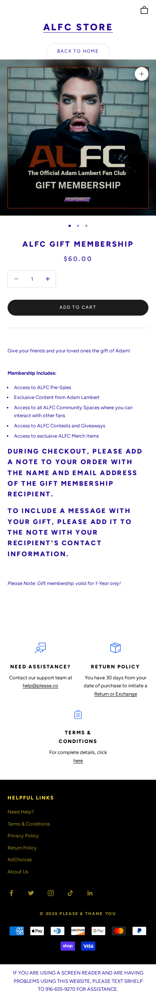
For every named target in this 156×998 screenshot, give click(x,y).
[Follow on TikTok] (70, 893)
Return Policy (22, 848)
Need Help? (21, 812)
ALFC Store (78, 27)
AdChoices (20, 859)
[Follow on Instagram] (51, 893)
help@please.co (40, 685)
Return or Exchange (115, 694)
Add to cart (78, 307)
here (78, 760)
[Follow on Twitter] (31, 893)
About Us (18, 871)
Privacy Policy (23, 835)
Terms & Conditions (29, 824)
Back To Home (78, 51)
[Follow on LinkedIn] (90, 893)
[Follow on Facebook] (11, 893)
